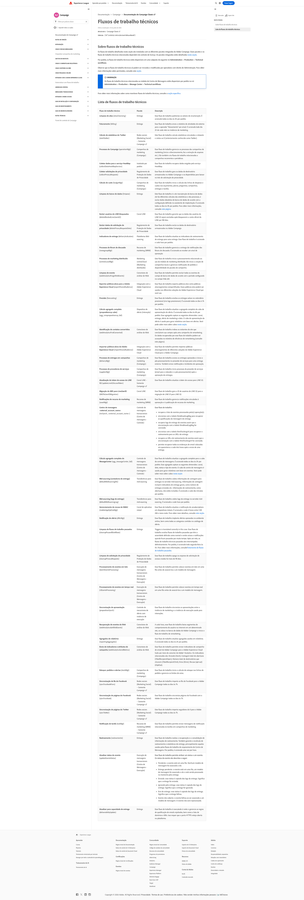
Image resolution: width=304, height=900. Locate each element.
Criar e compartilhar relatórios (66, 63)
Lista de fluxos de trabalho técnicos (227, 29)
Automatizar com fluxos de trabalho (67, 82)
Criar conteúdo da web (63, 68)
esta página (166, 209)
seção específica (174, 93)
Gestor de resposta (61, 58)
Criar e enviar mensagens (64, 49)
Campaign (117, 14)
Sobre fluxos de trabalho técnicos (226, 25)
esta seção (200, 513)
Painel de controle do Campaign (65, 120)
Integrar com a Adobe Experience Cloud (68, 77)
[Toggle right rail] (215, 9)
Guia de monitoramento (63, 106)
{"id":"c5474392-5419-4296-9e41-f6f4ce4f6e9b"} (119, 35)
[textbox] (71, 21)
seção (139, 71)
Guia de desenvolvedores (63, 111)
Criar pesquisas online (63, 73)
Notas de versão (60, 39)
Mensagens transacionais (64, 92)
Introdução (59, 44)
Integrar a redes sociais (63, 96)
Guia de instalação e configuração (67, 101)
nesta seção (192, 55)
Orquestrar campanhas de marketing (67, 54)
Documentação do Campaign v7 (66, 35)
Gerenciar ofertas (61, 87)
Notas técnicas (60, 115)
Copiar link (231, 15)
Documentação (104, 14)
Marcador (221, 15)
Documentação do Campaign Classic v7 (139, 14)
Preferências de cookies (173, 894)
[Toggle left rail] (88, 9)
